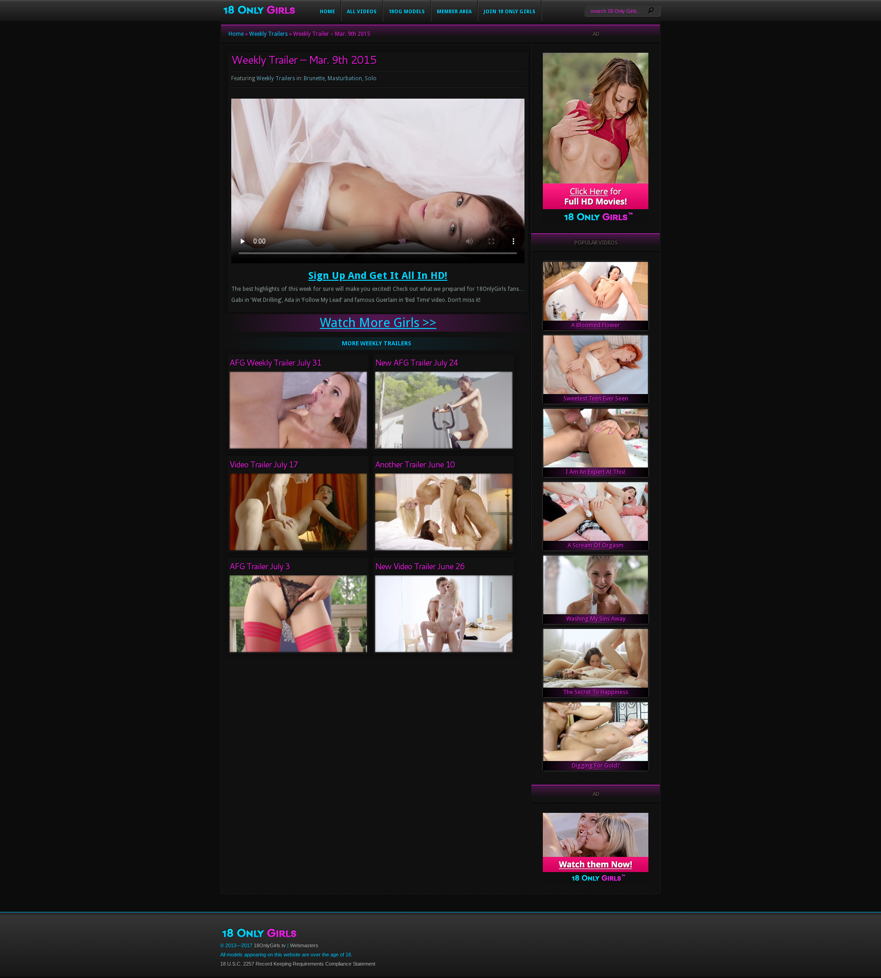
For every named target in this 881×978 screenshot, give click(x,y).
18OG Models (407, 12)
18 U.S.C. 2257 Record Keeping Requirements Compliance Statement (297, 964)
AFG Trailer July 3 (259, 566)
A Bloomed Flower (595, 325)
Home (327, 12)
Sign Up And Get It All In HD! (377, 275)
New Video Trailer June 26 (419, 566)
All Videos (362, 12)
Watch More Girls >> (378, 322)
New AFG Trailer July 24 (416, 362)
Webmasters (304, 945)
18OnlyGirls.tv (270, 945)
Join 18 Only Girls (509, 12)
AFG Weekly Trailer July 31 (275, 362)
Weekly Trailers (268, 34)
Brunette (314, 78)
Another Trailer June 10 (415, 464)
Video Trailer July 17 (263, 464)
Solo (371, 78)
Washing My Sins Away (595, 618)
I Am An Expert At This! (595, 471)
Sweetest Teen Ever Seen (595, 398)
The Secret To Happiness (595, 692)
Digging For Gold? (596, 765)
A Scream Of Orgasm (596, 545)
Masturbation (345, 78)
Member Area (454, 12)
